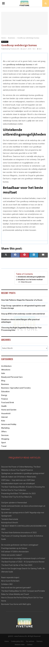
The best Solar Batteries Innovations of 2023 (19, 533)
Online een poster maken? (11, 555)
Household (5, 413)
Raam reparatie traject (10, 577)
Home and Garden (8, 410)
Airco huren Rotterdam (10, 581)
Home (7, 641)
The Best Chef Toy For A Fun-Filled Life (16, 497)
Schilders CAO (7, 584)
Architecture (6, 366)
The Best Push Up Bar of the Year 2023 (16, 565)
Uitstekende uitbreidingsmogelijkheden (31, 277)
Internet (4, 417)
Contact (29, 645)
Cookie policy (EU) (17, 641)
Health (4, 406)
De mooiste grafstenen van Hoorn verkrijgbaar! (19, 545)
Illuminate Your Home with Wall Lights (16, 604)
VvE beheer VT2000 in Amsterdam (15, 552)
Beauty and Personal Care (11, 377)
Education (5, 392)
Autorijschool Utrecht (9, 523)
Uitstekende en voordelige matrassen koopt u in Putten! (23, 558)
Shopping (5, 439)
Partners (39, 641)
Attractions (5, 370)
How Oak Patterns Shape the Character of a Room (21, 300)
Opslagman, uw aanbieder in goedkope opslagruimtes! (22, 473)
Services (5, 435)
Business (5, 41)
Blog (3, 381)
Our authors (30, 641)
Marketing (5, 428)
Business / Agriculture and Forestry (16, 388)
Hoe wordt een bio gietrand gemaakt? (16, 588)
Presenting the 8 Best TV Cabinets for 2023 (18, 493)
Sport (3, 443)
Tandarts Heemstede (9, 519)
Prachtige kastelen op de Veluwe (14, 548)
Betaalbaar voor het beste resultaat (30, 279)
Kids (3, 421)
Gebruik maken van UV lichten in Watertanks (18, 477)
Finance (4, 399)
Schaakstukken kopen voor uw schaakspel (18, 484)
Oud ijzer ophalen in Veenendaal (14, 503)
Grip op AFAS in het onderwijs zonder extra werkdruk (23, 314)
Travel (3, 446)
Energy (4, 395)
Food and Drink (7, 403)
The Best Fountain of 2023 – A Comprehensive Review (22, 562)
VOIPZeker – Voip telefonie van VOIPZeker (18, 480)
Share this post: (26, 282)
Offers (4, 432)
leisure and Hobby (8, 424)
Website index (19, 645)
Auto (3, 373)
